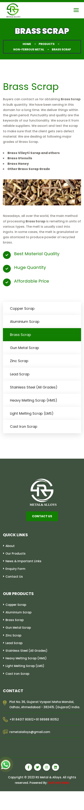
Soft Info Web (58, 783)
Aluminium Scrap (24, 321)
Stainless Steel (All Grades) (33, 387)
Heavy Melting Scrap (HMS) (33, 400)
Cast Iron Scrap (23, 426)
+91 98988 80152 (46, 720)
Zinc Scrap (19, 360)
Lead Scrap (19, 374)
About (10, 546)
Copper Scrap (22, 308)
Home (27, 44)
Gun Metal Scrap (24, 347)
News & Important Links (23, 561)
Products (47, 44)
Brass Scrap (20, 334)
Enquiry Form (15, 569)
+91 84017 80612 (21, 720)
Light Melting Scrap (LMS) (32, 413)
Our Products (15, 553)
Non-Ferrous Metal (28, 49)
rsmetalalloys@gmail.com (29, 732)
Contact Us (14, 577)
